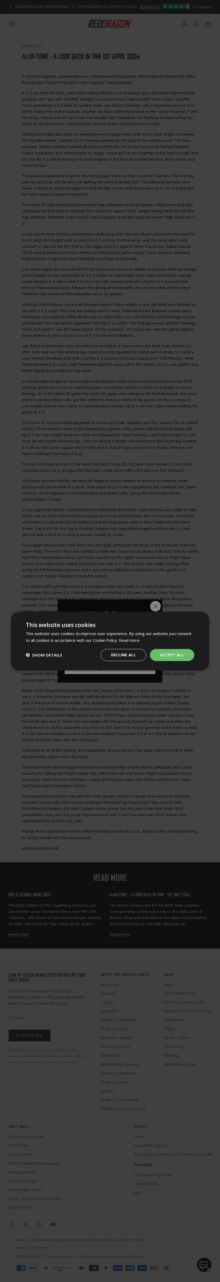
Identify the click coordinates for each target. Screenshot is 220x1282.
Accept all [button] (172, 654)
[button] (44, 655)
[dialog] (110, 641)
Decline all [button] (123, 654)
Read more (129, 640)
